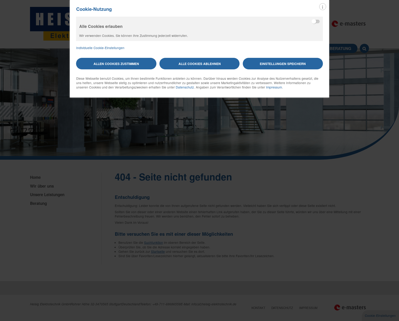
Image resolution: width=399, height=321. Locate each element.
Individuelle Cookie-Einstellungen (100, 48)
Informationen (322, 6)
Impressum (274, 87)
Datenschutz (185, 87)
